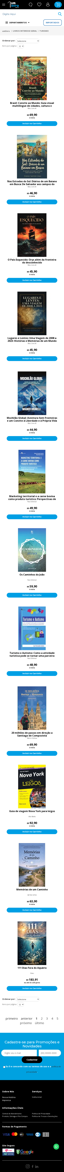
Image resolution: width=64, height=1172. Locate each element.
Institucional (37, 1097)
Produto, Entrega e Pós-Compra (15, 1116)
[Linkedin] (36, 1166)
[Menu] (3, 4)
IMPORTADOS (52, 22)
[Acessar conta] (48, 4)
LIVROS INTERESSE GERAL (25, 31)
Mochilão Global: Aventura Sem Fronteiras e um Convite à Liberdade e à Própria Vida (32, 419)
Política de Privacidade (41, 1113)
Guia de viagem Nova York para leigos (32, 811)
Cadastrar (32, 1059)
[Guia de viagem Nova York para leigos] (32, 786)
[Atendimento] (30, 4)
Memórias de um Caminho (32, 889)
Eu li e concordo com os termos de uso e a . (33, 1069)
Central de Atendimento (12, 1113)
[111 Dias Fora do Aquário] (32, 943)
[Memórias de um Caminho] (32, 865)
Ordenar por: (8, 40)
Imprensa (6, 1100)
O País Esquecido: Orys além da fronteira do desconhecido (32, 261)
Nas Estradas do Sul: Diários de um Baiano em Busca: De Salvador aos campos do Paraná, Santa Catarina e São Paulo (32, 183)
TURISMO (44, 31)
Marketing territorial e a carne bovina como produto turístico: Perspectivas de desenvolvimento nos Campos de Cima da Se (32, 498)
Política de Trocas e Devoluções (44, 1116)
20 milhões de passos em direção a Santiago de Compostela (32, 734)
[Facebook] (32, 1166)
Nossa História (8, 1097)
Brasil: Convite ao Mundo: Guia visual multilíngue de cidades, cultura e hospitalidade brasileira (32, 104)
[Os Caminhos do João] (32, 550)
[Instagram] (28, 1166)
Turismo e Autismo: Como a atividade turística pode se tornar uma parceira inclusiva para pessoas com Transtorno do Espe (32, 654)
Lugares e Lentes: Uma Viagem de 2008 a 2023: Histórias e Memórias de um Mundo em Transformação (32, 339)
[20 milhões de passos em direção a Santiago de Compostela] (32, 708)
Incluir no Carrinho (32, 123)
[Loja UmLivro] (13, 4)
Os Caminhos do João (32, 574)
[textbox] (30, 14)
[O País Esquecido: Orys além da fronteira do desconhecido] (32, 235)
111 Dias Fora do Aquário (32, 967)
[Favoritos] (39, 4)
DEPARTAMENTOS (18, 22)
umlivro (6, 31)
